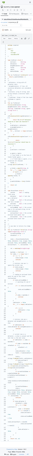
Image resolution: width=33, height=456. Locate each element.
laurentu (7, 7)
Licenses (21, 454)
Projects (25, 14)
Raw (4, 38)
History (16, 38)
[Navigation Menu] (30, 2)
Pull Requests (15, 14)
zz (11, 30)
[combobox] (11, 25)
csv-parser (15, 7)
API (28, 454)
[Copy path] (17, 22)
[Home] (3, 2)
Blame (9, 38)
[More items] (30, 14)
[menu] (6, 454)
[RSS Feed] (3, 10)
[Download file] (21, 38)
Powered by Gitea (12, 449)
